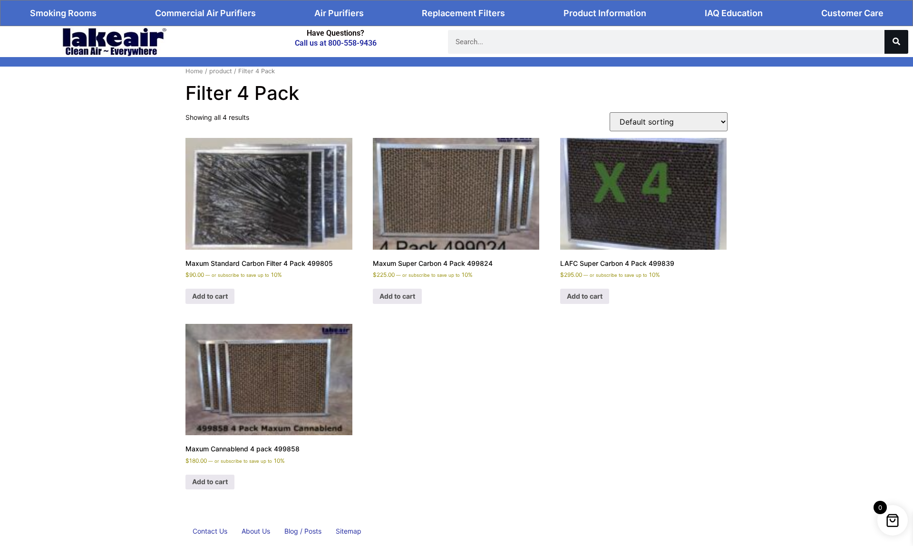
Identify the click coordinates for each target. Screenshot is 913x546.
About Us (256, 531)
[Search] (896, 42)
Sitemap (348, 531)
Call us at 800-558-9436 (336, 43)
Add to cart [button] (210, 296)
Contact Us (210, 531)
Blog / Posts (302, 531)
